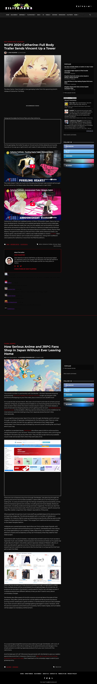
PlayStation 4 (20, 41)
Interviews (62, 14)
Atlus (41, 244)
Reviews (54, 14)
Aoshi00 (71, 110)
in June (53, 233)
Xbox (38, 14)
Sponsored (12, 343)
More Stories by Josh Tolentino (25, 269)
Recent (69, 98)
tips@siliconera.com (51, 682)
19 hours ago (90, 117)
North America (57, 246)
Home (7, 14)
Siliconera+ (14, 14)
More (75, 14)
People (65, 98)
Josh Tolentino (13, 52)
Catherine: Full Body (48, 244)
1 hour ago (70, 107)
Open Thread (29, 673)
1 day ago (89, 128)
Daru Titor (72, 103)
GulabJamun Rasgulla (75, 121)
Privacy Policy (72, 673)
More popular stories (69, 92)
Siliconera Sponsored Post (27, 357)
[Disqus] (32, 291)
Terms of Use (62, 673)
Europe (55, 244)
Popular (74, 98)
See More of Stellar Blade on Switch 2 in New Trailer (78, 66)
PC (43, 14)
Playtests (70, 14)
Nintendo (22, 14)
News (5, 41)
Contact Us (53, 673)
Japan (59, 244)
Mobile (48, 14)
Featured (6, 343)
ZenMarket (27, 430)
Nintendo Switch (12, 41)
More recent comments (70, 134)
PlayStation (31, 14)
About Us (46, 673)
